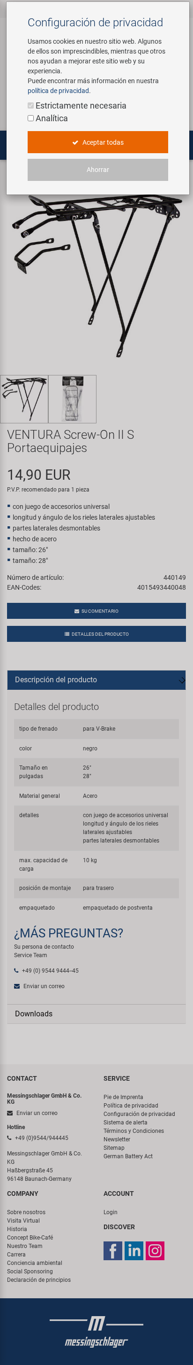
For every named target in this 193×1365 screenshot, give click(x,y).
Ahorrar (98, 169)
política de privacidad (58, 90)
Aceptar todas (102, 142)
